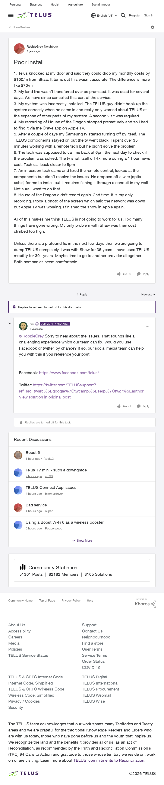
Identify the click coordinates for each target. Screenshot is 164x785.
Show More (84, 540)
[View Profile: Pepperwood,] (18, 525)
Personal (15, 4)
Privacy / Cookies (24, 701)
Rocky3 (49, 458)
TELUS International (100, 683)
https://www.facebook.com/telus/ (69, 372)
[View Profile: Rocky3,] (18, 455)
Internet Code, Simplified (30, 683)
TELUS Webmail (96, 695)
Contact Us (92, 631)
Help (90, 600)
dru (32, 324)
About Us (16, 624)
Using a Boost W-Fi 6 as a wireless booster (65, 522)
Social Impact (100, 4)
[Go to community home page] (35, 15)
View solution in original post (45, 397)
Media (13, 643)
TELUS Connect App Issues (51, 487)
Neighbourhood (96, 637)
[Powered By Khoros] (145, 603)
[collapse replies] (9, 323)
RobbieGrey (35, 46)
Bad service (36, 505)
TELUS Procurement (100, 689)
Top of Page (47, 600)
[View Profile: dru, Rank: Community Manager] (23, 326)
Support (89, 624)
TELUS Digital (94, 677)
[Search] (123, 15)
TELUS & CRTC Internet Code (35, 677)
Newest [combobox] (148, 294)
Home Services (21, 27)
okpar (49, 511)
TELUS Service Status (28, 655)
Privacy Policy (71, 600)
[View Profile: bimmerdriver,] (18, 490)
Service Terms (94, 655)
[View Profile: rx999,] (18, 472)
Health (55, 4)
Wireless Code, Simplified (31, 695)
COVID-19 (91, 667)
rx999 (49, 476)
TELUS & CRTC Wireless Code (36, 689)
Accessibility (19, 631)
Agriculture (75, 4)
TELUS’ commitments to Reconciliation (108, 760)
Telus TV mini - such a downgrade (56, 470)
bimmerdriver (54, 493)
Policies (15, 649)
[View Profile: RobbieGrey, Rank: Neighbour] (19, 48)
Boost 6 (33, 452)
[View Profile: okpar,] (18, 507)
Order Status (93, 661)
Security (15, 707)
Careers (15, 637)
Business (36, 4)
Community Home (20, 600)
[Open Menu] (153, 27)
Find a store (92, 643)
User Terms (92, 649)
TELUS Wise (93, 701)
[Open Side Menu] (11, 15)
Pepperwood (53, 528)
